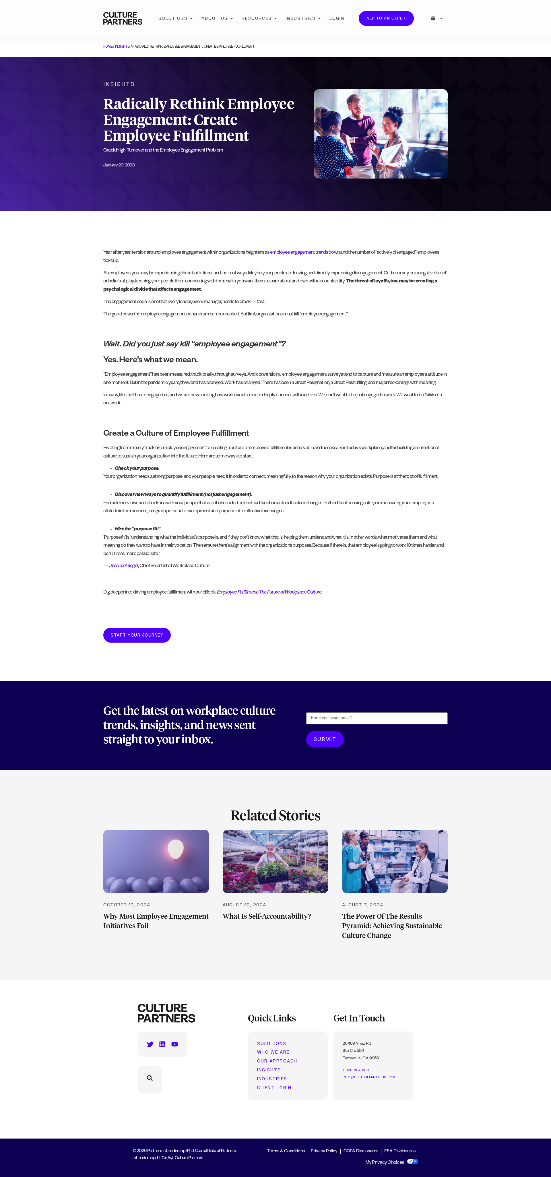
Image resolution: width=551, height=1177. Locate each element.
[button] (137, 635)
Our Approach (277, 1061)
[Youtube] (174, 1044)
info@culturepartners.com (369, 1077)
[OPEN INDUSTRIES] (319, 18)
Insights (122, 46)
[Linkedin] (162, 1044)
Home (107, 46)
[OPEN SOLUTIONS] (191, 18)
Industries (272, 1079)
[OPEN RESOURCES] (275, 18)
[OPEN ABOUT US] (231, 18)
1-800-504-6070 (356, 1070)
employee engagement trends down (304, 253)
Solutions (271, 1043)
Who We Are (273, 1052)
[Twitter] (150, 1044)
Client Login (274, 1088)
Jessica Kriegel (123, 566)
